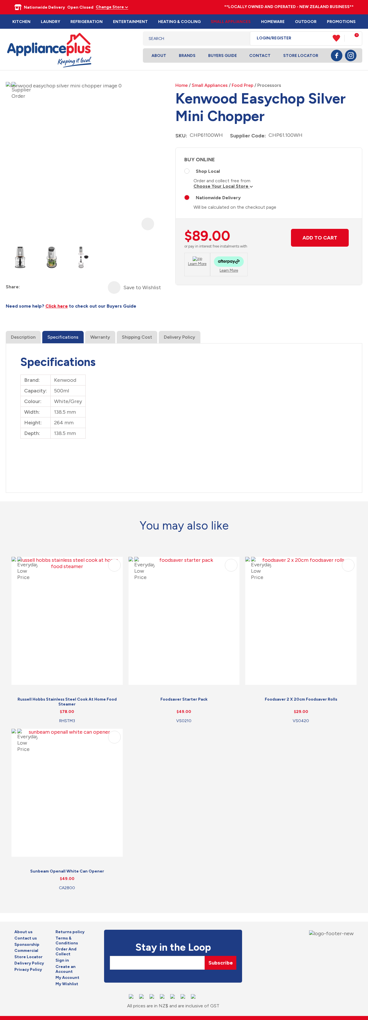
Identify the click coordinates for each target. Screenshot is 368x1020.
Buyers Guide (222, 55)
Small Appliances (231, 21)
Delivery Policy (179, 337)
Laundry (50, 21)
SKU (180, 136)
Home (181, 85)
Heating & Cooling (179, 21)
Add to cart (319, 238)
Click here (56, 306)
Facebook (336, 55)
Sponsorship (26, 944)
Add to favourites (114, 565)
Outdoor (306, 21)
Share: (13, 286)
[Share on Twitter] (35, 287)
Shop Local (208, 171)
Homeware (273, 21)
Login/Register (274, 38)
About (159, 55)
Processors (269, 85)
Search (241, 38)
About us (23, 932)
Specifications (62, 337)
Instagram (350, 55)
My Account (67, 977)
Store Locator (300, 55)
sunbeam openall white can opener (67, 871)
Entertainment (130, 21)
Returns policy (70, 932)
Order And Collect (65, 951)
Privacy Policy (28, 969)
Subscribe (220, 963)
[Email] (45, 287)
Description (23, 337)
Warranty (100, 337)
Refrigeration (86, 21)
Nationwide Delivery (218, 197)
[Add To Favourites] (114, 287)
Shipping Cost (137, 337)
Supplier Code (247, 136)
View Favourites (339, 38)
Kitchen (21, 21)
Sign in (62, 960)
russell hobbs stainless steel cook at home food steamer (67, 702)
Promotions (341, 21)
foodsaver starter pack (184, 699)
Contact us (25, 938)
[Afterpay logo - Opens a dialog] (229, 262)
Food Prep (242, 85)
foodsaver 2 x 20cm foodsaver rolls (301, 699)
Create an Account (65, 969)
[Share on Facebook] (25, 287)
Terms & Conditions (66, 941)
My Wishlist (66, 984)
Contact (260, 55)
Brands (187, 55)
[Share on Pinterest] (56, 287)
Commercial (26, 950)
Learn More (197, 264)
